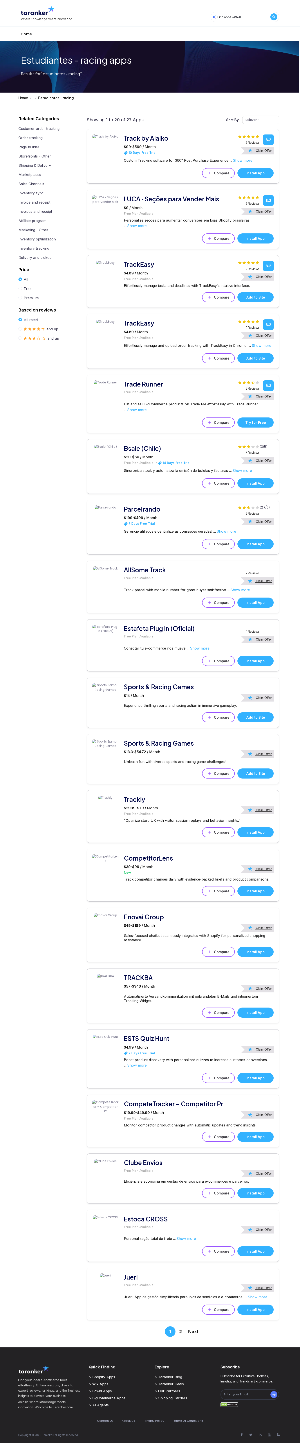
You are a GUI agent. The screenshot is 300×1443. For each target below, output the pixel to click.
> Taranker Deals (169, 1384)
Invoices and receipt (35, 211)
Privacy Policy (154, 1421)
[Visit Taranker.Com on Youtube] (269, 1435)
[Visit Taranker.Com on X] (251, 1435)
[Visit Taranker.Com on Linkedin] (260, 1435)
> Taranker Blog (168, 1377)
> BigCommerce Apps (107, 1398)
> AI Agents (99, 1405)
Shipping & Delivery (34, 165)
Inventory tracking (33, 248)
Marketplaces (29, 174)
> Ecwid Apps (100, 1391)
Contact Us (105, 1421)
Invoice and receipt (34, 202)
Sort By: (233, 120)
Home (26, 33)
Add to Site (255, 297)
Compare (222, 173)
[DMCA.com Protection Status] (229, 1404)
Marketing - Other (33, 230)
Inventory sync (31, 193)
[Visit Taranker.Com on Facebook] (241, 1435)
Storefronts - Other (34, 156)
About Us (128, 1421)
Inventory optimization (37, 239)
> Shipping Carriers (171, 1398)
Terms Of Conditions (187, 1421)
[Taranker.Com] (37, 10)
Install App (255, 173)
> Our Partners (167, 1391)
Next (193, 1331)
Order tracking (30, 138)
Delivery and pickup (35, 257)
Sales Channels (31, 184)
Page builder (28, 147)
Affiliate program (32, 220)
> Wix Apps (98, 1384)
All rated (31, 320)
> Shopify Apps (102, 1377)
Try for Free (255, 422)
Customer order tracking (39, 128)
